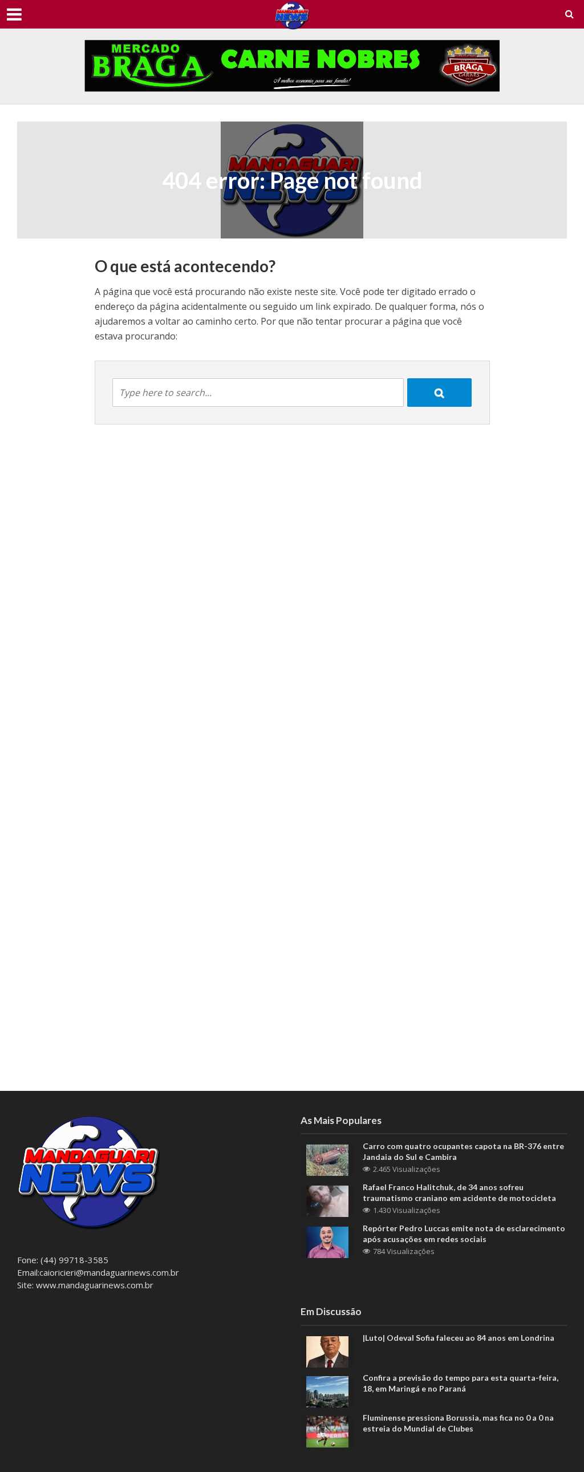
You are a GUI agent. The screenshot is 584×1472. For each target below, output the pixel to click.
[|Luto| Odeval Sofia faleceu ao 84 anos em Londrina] (327, 1350)
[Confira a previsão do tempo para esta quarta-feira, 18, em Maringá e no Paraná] (327, 1390)
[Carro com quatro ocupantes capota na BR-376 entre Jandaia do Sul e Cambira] (327, 1159)
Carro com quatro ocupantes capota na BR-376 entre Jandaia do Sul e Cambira (463, 1151)
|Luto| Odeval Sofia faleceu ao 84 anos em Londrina (458, 1337)
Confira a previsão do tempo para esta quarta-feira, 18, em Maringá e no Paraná (460, 1383)
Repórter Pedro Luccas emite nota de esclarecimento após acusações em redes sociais (464, 1233)
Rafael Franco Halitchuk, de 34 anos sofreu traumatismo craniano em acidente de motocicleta (459, 1192)
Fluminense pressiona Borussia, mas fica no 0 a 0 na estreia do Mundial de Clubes (458, 1423)
